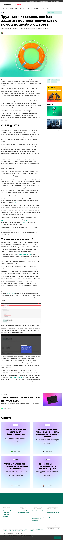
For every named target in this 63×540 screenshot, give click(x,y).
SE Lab (20, 377)
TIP (2, 220)
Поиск (61, 12)
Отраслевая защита (13, 8)
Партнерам (14, 533)
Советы (16, 459)
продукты (54, 81)
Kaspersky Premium (6, 514)
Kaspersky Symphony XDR (24, 254)
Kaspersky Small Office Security (24, 510)
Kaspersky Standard (7, 510)
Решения (5, 8)
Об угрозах (18, 533)
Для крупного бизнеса (55, 1)
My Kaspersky (56, 4)
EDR (3, 12)
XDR (49, 81)
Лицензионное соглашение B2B (20, 530)
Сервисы (29, 8)
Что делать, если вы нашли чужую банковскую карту (16, 431)
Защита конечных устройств (52, 515)
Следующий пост (6, 394)
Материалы (36, 8)
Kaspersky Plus (6, 512)
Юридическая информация (30, 530)
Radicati (16, 377)
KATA (26, 220)
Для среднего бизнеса (44, 1)
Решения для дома (7, 507)
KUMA (23, 222)
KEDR (16, 202)
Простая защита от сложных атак (54, 116)
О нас (42, 8)
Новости (22, 533)
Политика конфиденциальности (29, 529)
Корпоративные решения (52, 507)
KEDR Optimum (11, 293)
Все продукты (20, 515)
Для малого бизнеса (33, 1)
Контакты (4, 533)
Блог (47, 8)
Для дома (25, 1)
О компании (9, 533)
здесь (37, 538)
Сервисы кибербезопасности (53, 510)
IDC (12, 377)
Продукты (22, 8)
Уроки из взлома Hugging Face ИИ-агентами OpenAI (47, 466)
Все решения (5, 516)
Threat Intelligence (55, 79)
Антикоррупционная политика (40, 529)
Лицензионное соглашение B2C (9, 530)
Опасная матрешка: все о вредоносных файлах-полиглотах (16, 466)
